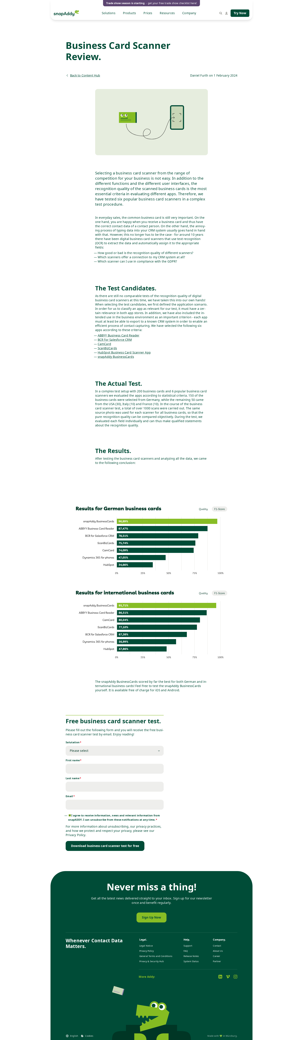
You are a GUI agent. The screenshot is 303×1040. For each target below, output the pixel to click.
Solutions (108, 13)
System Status (191, 961)
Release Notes (191, 956)
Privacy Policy (146, 950)
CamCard (104, 344)
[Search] (220, 13)
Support (188, 945)
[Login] (226, 13)
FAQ (186, 950)
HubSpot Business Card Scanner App (124, 352)
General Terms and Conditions (155, 956)
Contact (217, 945)
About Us (218, 950)
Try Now (240, 13)
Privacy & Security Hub (151, 961)
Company (189, 13)
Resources (167, 13)
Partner (217, 961)
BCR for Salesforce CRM (115, 340)
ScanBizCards (107, 348)
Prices (147, 13)
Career (216, 956)
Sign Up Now (151, 917)
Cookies (89, 1035)
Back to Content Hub (85, 75)
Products (129, 13)
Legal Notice (146, 945)
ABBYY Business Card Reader (119, 335)
